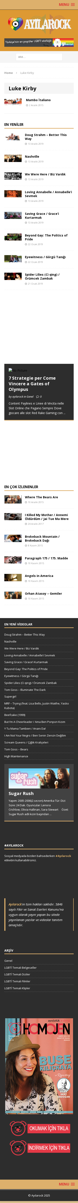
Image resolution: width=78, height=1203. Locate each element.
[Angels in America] (13, 579)
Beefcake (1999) (14, 715)
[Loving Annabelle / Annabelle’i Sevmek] (13, 195)
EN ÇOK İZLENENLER (21, 486)
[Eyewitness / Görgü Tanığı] (13, 260)
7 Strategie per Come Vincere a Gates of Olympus (32, 383)
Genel (8, 961)
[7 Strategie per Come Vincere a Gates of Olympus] (18, 370)
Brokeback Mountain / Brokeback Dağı (42, 538)
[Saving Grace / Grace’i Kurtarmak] (13, 216)
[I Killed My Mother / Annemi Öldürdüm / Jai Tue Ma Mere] (13, 518)
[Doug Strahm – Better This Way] (13, 138)
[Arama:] (39, 57)
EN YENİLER (13, 124)
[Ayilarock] (39, 24)
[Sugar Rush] (39, 786)
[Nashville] (13, 159)
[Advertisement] (36, 331)
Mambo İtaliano (38, 100)
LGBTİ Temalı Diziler (17, 974)
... (64, 413)
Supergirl (10, 696)
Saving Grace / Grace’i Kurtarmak (42, 216)
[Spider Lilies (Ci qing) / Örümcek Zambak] (13, 277)
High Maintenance (16, 756)
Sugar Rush (21, 793)
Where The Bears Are (41, 497)
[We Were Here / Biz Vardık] (13, 177)
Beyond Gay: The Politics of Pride (46, 237)
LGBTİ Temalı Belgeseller (20, 968)
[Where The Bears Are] (13, 501)
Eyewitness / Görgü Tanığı (45, 257)
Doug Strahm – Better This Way (46, 137)
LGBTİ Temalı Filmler (17, 981)
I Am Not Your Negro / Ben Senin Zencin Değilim (35, 735)
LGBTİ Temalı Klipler (17, 988)
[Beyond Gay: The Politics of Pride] (13, 238)
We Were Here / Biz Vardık (45, 174)
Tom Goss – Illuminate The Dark (25, 690)
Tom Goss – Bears (16, 749)
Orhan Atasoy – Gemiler (43, 593)
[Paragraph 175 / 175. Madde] (13, 561)
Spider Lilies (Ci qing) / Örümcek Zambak (42, 276)
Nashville (32, 156)
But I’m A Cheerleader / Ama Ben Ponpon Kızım (34, 722)
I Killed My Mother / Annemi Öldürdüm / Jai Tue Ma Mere (47, 517)
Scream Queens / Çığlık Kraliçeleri (26, 742)
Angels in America (39, 576)
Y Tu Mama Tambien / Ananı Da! (25, 728)
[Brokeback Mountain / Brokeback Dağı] (13, 539)
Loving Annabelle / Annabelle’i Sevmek (48, 194)
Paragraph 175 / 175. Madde (46, 558)
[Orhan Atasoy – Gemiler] (13, 596)
